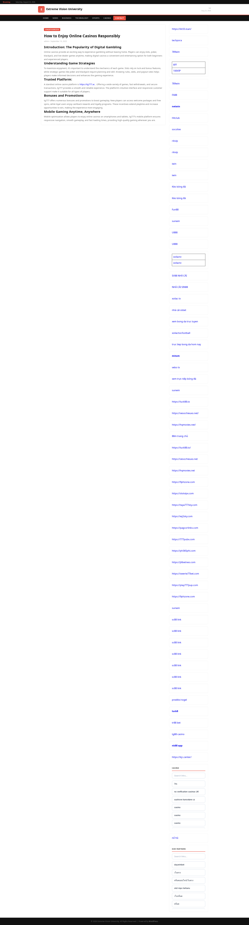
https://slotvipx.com (183, 493)
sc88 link (176, 619)
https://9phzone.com (183, 482)
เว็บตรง (177, 872)
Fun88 (175, 209)
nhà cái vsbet (179, 310)
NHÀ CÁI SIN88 (180, 287)
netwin (176, 106)
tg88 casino (178, 734)
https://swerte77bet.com (185, 573)
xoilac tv (176, 298)
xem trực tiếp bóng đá (184, 378)
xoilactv (177, 256)
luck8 (175, 711)
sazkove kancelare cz (184, 799)
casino (177, 807)
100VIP (177, 70)
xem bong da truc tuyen (185, 321)
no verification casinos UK (186, 791)
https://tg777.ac (87, 84)
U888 (175, 232)
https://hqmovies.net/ (184, 424)
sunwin (176, 221)
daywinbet (179, 864)
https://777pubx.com (183, 539)
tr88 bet (176, 722)
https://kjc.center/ (182, 757)
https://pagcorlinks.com (185, 527)
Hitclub (176, 118)
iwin (174, 163)
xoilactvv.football (181, 333)
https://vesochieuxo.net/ (185, 413)
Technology (81, 18)
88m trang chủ (180, 436)
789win (176, 51)
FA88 (174, 94)
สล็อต (176, 904)
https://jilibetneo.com (183, 562)
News (55, 18)
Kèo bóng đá (179, 186)
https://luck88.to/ (181, 447)
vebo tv (176, 367)
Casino (107, 18)
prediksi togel (179, 699)
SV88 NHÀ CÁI (179, 275)
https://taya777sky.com (184, 504)
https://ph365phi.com (184, 550)
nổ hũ (175, 837)
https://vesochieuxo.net (185, 459)
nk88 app (177, 745)
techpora (177, 40)
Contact (119, 18)
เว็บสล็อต (178, 896)
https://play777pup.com (185, 585)
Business (66, 18)
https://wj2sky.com (182, 516)
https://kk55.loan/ (181, 29)
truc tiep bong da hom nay (186, 344)
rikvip (175, 140)
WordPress (153, 921)
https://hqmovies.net (183, 470)
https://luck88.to (181, 401)
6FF (175, 64)
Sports (95, 18)
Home (46, 18)
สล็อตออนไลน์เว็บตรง (183, 880)
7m (175, 784)
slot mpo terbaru (182, 888)
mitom (176, 355)
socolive (176, 129)
